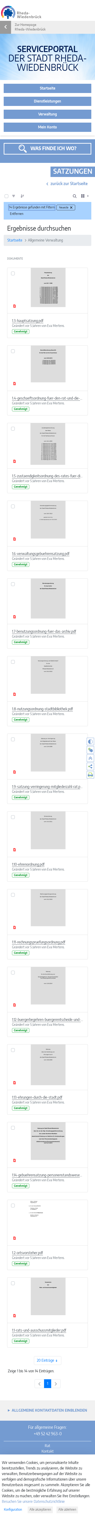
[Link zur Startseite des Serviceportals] (21, 12)
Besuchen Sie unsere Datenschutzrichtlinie (33, 1502)
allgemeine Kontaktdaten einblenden (49, 1410)
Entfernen (16, 214)
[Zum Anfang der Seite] (90, 758)
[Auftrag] (22, 196)
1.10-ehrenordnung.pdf (28, 864)
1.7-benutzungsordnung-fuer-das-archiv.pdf (44, 631)
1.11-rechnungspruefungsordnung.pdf (38, 942)
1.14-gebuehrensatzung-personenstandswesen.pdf (47, 1175)
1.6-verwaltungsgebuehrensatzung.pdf (40, 554)
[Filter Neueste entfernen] (71, 207)
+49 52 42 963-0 (48, 1434)
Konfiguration (13, 1509)
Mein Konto (47, 127)
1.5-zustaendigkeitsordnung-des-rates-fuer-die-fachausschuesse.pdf (47, 476)
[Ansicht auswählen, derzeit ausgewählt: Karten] (85, 196)
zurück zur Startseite (69, 184)
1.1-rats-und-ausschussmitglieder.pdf (39, 1330)
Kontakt (48, 1451)
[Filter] (13, 196)
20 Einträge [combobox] (45, 1360)
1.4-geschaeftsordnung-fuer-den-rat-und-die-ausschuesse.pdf (47, 398)
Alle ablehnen (67, 1509)
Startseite (47, 88)
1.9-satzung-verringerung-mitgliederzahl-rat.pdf (47, 787)
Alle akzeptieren (40, 1509)
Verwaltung (47, 114)
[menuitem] (90, 766)
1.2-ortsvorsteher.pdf (27, 1253)
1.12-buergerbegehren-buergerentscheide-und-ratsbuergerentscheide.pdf (47, 1020)
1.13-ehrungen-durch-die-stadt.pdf (37, 1097)
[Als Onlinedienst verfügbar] (90, 749)
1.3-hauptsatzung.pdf (27, 321)
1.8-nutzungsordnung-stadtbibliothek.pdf (42, 709)
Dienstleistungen (47, 101)
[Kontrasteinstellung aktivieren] (90, 741)
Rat (47, 1446)
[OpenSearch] (74, 196)
